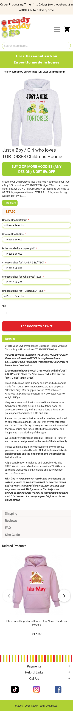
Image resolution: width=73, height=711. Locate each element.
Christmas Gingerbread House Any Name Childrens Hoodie (36, 623)
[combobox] (36, 45)
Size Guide (12, 535)
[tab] (36, 338)
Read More (10, 203)
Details (10, 339)
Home (7, 72)
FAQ (8, 527)
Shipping (11, 513)
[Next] (64, 595)
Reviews (11, 520)
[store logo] (38, 17)
